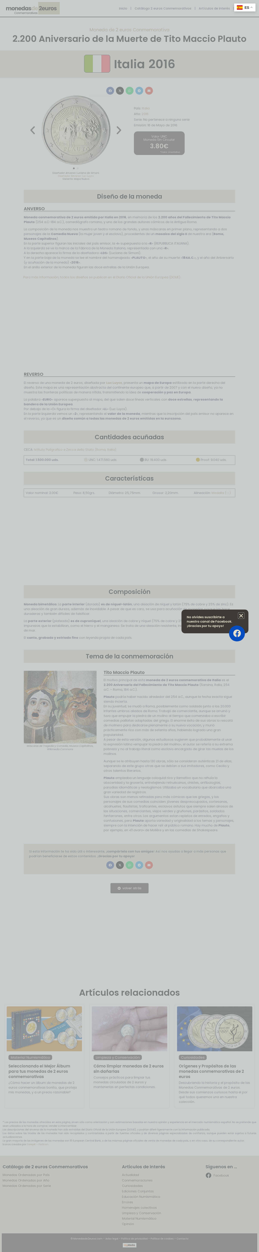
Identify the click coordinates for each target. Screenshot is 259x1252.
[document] (129, 626)
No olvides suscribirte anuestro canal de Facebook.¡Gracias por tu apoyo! (209, 621)
